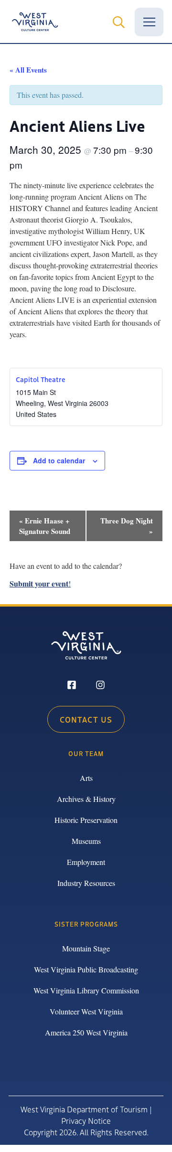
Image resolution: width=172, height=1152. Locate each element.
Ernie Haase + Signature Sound (44, 525)
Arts (86, 778)
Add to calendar (59, 460)
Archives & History (86, 799)
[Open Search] (118, 22)
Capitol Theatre (40, 379)
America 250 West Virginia (86, 1032)
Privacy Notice (86, 1120)
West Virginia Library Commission (86, 990)
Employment (86, 862)
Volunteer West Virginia (86, 1011)
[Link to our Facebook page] (71, 685)
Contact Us (86, 719)
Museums (86, 841)
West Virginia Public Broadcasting (86, 969)
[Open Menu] (149, 22)
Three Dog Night (126, 525)
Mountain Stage (86, 948)
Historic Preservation (86, 820)
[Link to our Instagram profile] (100, 685)
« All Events (28, 69)
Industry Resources (86, 883)
